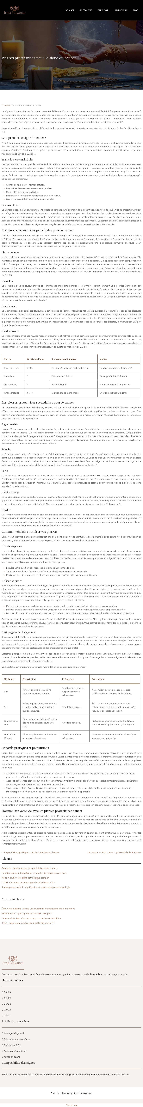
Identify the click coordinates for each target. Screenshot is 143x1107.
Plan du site (71, 1105)
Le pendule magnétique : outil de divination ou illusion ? (32, 852)
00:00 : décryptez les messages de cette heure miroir (28, 882)
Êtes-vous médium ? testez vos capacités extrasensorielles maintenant (38, 908)
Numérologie (120, 10)
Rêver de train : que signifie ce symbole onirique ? (27, 913)
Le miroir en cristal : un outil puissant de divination (113, 852)
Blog (135, 10)
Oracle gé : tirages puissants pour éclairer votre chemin (29, 868)
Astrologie (86, 10)
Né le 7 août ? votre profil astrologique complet (25, 877)
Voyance (70, 10)
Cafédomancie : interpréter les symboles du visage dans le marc (34, 873)
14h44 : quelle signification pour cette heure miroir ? (28, 922)
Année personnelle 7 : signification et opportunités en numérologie (36, 887)
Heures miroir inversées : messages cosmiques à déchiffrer (31, 918)
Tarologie (103, 10)
